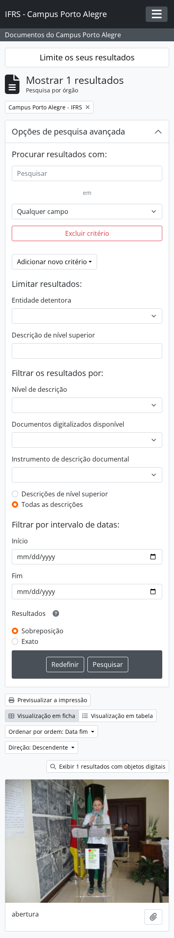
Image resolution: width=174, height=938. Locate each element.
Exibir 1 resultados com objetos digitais (111, 766)
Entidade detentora (41, 300)
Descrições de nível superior (64, 493)
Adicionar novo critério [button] (52, 261)
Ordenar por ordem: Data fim (48, 731)
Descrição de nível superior (53, 335)
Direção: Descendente (39, 747)
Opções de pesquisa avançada (68, 131)
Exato (29, 641)
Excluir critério (87, 233)
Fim (17, 575)
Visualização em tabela (121, 716)
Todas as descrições (52, 504)
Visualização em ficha (45, 716)
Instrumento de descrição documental (70, 459)
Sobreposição (42, 630)
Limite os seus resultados (87, 57)
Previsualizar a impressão (51, 700)
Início (20, 540)
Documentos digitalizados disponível (68, 424)
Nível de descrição (39, 389)
